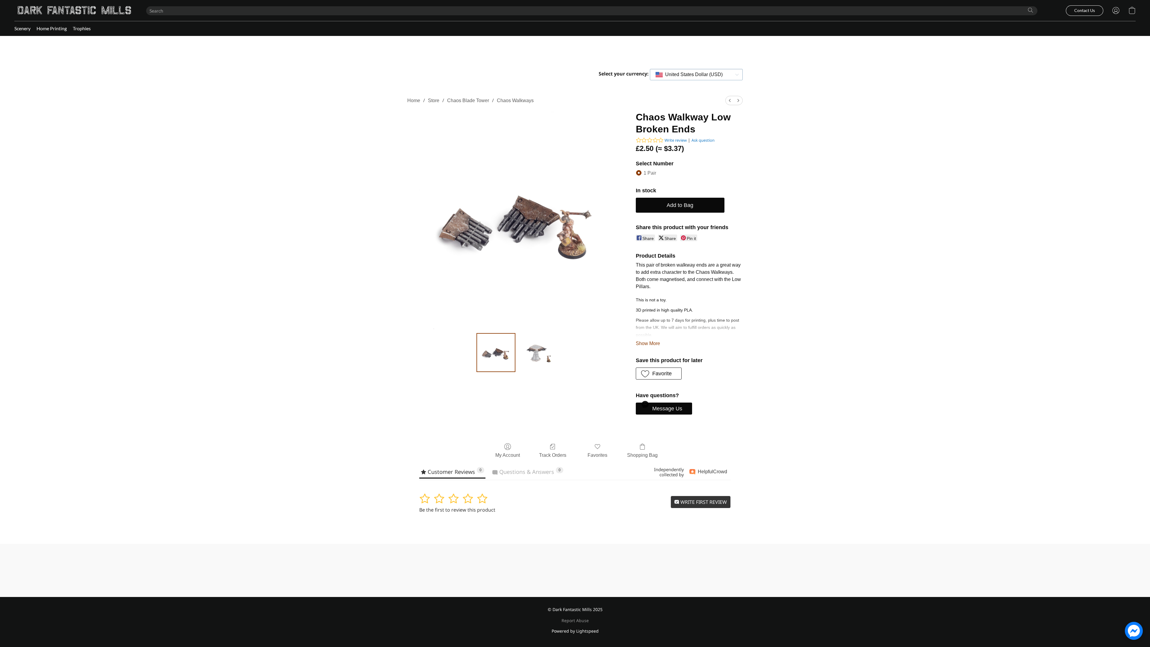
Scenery (22, 28)
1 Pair (650, 173)
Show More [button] (648, 343)
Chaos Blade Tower (468, 100)
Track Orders (552, 455)
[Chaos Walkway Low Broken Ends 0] (495, 352)
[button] (74, 10)
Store (433, 100)
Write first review (703, 502)
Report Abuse (575, 620)
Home (413, 100)
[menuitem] (730, 100)
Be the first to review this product (457, 510)
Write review (676, 140)
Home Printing (52, 28)
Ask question (703, 140)
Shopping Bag (642, 455)
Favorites (597, 455)
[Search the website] (1030, 10)
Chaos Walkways (515, 100)
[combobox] (696, 74)
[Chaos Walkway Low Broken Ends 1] (537, 352)
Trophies (82, 28)
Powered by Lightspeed (575, 631)
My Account (507, 455)
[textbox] (692, 74)
